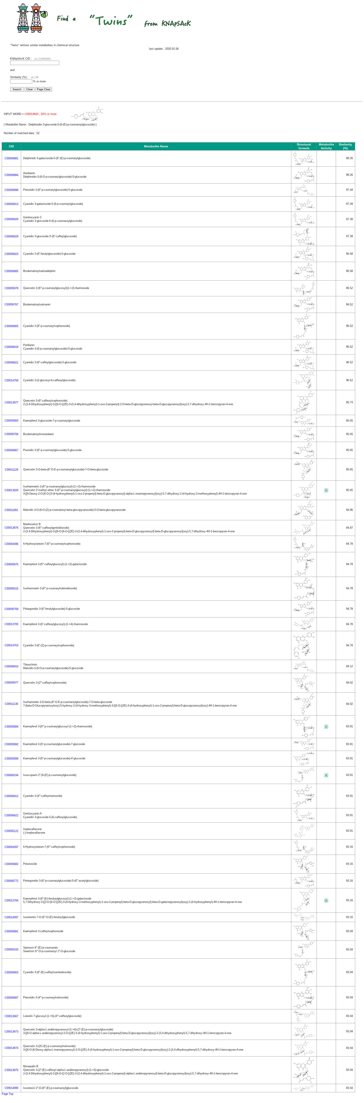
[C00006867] (303, 456)
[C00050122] (303, 837)
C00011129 (11, 469)
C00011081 (11, 510)
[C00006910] (303, 671)
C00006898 (11, 190)
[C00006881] (303, 164)
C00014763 (11, 645)
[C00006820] (303, 225)
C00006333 (11, 949)
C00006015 (11, 588)
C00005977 (11, 682)
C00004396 (11, 544)
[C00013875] (303, 1082)
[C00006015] (303, 598)
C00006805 (11, 326)
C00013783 (11, 624)
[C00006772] (303, 886)
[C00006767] (303, 311)
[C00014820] (87, 120)
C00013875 (11, 1070)
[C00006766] (303, 440)
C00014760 (11, 380)
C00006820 (11, 219)
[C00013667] (303, 1021)
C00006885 (11, 271)
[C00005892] (303, 748)
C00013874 (11, 1048)
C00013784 (11, 900)
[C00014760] (303, 388)
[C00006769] (303, 615)
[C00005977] (303, 690)
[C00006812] (303, 806)
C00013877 (11, 402)
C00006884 (11, 175)
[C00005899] (303, 764)
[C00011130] (303, 713)
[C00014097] (303, 920)
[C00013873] (303, 1037)
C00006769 (11, 609)
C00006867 (11, 450)
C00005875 (11, 564)
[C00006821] (303, 368)
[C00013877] (303, 413)
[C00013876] (303, 533)
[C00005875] (303, 574)
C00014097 (11, 917)
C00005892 (11, 744)
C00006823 (11, 253)
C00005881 (11, 931)
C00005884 (11, 726)
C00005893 (11, 420)
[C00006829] (303, 244)
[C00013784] (303, 910)
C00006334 (11, 775)
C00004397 (11, 847)
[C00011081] (303, 518)
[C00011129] (303, 478)
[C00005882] (303, 871)
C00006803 (11, 972)
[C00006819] (303, 352)
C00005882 (11, 864)
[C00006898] (303, 194)
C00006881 (11, 158)
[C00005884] (303, 736)
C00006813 (11, 204)
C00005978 (11, 288)
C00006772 (11, 880)
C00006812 (11, 796)
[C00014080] (303, 1090)
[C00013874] (303, 1054)
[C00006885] (303, 278)
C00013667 (11, 1016)
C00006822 (11, 815)
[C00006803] (303, 984)
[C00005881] (303, 938)
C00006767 (11, 304)
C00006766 (11, 434)
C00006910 (11, 666)
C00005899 (11, 758)
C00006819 (11, 347)
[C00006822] (303, 820)
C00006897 (11, 997)
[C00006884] (303, 181)
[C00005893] (303, 424)
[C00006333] (303, 956)
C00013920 (11, 490)
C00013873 (11, 1031)
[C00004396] (303, 550)
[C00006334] (303, 782)
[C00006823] (303, 260)
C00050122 (11, 831)
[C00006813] (303, 209)
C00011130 (11, 703)
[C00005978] (303, 294)
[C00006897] (303, 1007)
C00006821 (11, 362)
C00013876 (11, 527)
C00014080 (11, 1088)
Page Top (7, 1093)
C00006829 (11, 236)
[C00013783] (303, 629)
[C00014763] (303, 658)
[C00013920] (303, 498)
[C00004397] (303, 852)
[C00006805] (303, 337)
